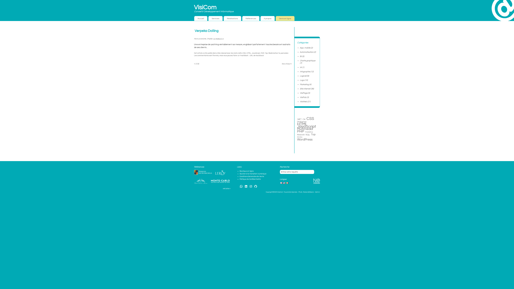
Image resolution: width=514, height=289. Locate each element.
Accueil (201, 19)
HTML (248, 53)
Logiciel (303, 76)
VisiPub (303, 97)
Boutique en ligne (247, 171)
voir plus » (226, 188)
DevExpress (301, 122)
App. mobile (305, 48)
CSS (243, 53)
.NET (299, 119)
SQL (308, 135)
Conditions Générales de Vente (252, 176)
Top (266, 53)
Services (215, 19)
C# (304, 119)
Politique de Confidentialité (250, 179)
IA (301, 67)
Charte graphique (307, 61)
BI (301, 56)
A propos (267, 19)
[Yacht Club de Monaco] (200, 181)
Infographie (305, 72)
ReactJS (301, 135)
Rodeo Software (308, 192)
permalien (284, 53)
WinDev (299, 137)
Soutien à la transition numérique (253, 174)
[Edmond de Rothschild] (203, 172)
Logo (302, 80)
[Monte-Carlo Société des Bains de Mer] (220, 181)
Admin (317, 192)
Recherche (284, 167)
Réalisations (232, 19)
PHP (262, 53)
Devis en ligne (285, 19)
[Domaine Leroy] (220, 172)
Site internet (221, 53)
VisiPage (303, 93)
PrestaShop (309, 132)
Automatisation (306, 52)
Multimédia (305, 129)
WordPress (305, 139)
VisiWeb (303, 102)
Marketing (304, 84)
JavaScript (256, 53)
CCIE (196, 64)
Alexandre (201, 39)
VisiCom (205, 7)
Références (251, 19)
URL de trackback (257, 55)
